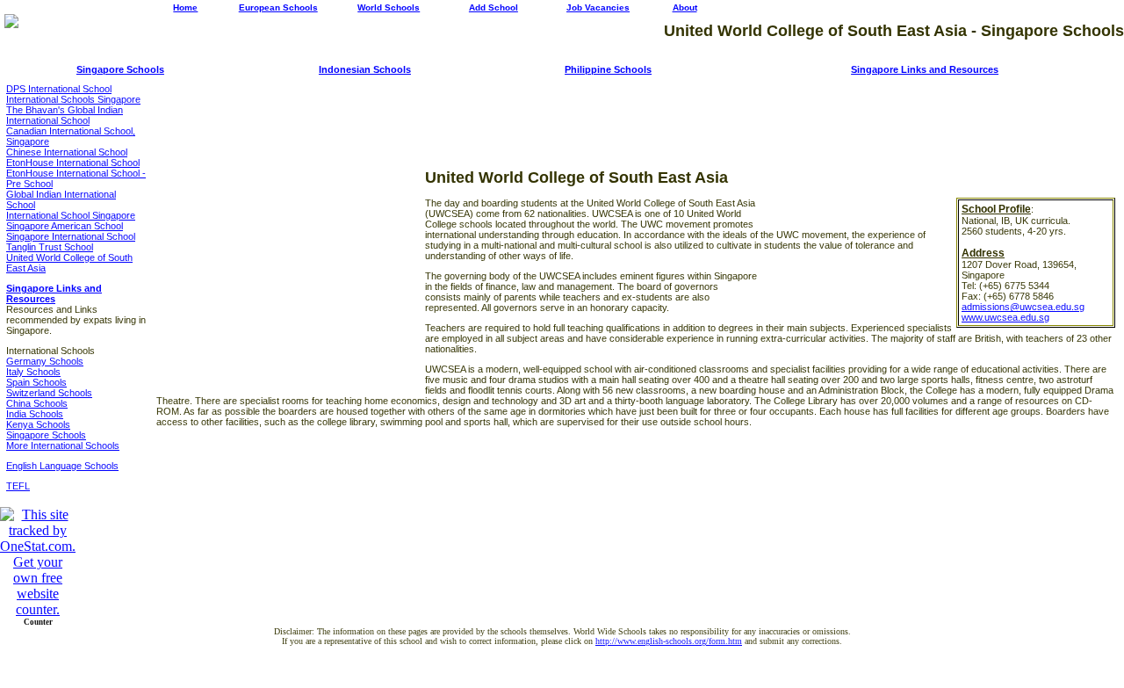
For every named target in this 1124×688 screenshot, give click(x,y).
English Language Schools (62, 465)
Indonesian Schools (365, 69)
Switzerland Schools (49, 392)
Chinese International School (66, 152)
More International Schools (62, 445)
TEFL (18, 486)
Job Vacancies (598, 7)
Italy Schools (33, 371)
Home (185, 7)
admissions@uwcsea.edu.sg (1023, 306)
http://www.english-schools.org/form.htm (668, 641)
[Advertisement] (635, 109)
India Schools (34, 414)
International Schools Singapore (73, 99)
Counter (38, 622)
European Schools (278, 7)
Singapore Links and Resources (924, 69)
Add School (493, 7)
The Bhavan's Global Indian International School (64, 115)
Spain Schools (36, 382)
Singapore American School (64, 226)
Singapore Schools (120, 69)
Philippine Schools (608, 69)
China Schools (37, 403)
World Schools (388, 7)
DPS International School (59, 88)
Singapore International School (70, 236)
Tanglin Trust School (49, 247)
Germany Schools (44, 361)
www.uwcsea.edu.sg (1005, 317)
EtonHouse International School (73, 162)
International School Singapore (70, 215)
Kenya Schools (38, 424)
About (685, 7)
